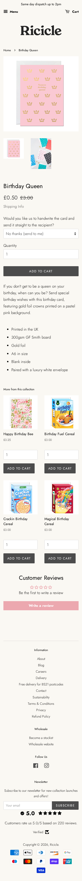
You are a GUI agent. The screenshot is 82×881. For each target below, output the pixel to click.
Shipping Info (13, 206)
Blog (41, 665)
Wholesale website (41, 744)
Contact (41, 690)
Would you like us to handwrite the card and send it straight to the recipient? (38, 222)
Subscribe (65, 805)
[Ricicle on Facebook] (35, 766)
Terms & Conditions (41, 703)
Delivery (41, 678)
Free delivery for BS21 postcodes (41, 684)
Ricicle (54, 844)
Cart (75, 11)
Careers (41, 671)
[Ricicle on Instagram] (46, 766)
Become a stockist (41, 737)
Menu (13, 11)
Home (7, 50)
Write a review (41, 605)
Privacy (41, 710)
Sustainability (41, 697)
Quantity (10, 245)
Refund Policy (41, 716)
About (41, 658)
